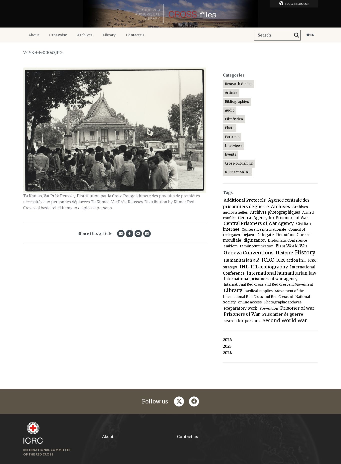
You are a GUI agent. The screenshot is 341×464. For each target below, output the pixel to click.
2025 (227, 346)
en (312, 35)
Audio (229, 110)
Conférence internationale (264, 229)
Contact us (135, 35)
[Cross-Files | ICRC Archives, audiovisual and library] (170, 14)
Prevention (268, 308)
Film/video (234, 119)
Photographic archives (283, 302)
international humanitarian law (281, 273)
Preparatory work (240, 308)
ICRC (268, 260)
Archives (84, 35)
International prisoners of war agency (261, 278)
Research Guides (238, 84)
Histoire (284, 253)
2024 (227, 352)
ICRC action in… (237, 172)
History (305, 252)
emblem (231, 246)
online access (250, 302)
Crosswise (58, 35)
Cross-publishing (239, 163)
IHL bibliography (269, 267)
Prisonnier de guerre (282, 314)
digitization (254, 240)
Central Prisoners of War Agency (259, 223)
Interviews (233, 146)
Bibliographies (237, 102)
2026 (227, 339)
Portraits (232, 137)
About (33, 35)
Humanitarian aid (241, 260)
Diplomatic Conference (287, 240)
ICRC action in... (291, 260)
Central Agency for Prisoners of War (273, 217)
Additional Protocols (245, 200)
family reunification (256, 246)
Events (230, 154)
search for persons (242, 320)
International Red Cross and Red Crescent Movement (268, 284)
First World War (292, 245)
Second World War (285, 320)
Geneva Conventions (249, 253)
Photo (229, 128)
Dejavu (248, 235)
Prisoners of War (242, 314)
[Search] (296, 35)
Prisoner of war (297, 308)
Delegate (265, 234)
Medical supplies (259, 291)
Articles (231, 93)
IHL (244, 267)
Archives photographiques (275, 212)
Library (109, 35)
